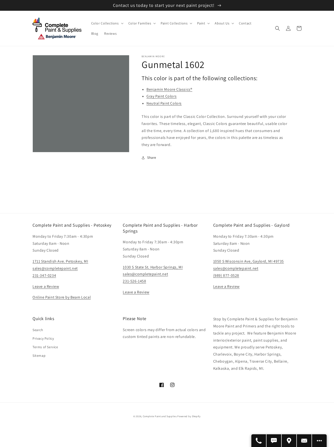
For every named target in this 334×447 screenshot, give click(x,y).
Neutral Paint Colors (164, 103)
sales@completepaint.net (55, 268)
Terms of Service (45, 347)
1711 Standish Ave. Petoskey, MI (60, 261)
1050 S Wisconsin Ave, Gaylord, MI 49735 (248, 261)
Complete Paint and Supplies (160, 416)
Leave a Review (46, 286)
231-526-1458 (134, 281)
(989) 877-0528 (226, 275)
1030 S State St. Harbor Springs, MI (153, 267)
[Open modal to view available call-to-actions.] (319, 440)
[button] (106, 23)
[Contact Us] (304, 440)
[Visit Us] (289, 440)
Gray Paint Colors (161, 96)
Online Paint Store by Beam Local (62, 297)
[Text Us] (274, 440)
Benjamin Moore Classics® (169, 89)
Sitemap (39, 355)
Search (38, 330)
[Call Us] (259, 440)
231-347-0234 (44, 275)
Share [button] (151, 157)
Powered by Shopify (189, 416)
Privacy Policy (43, 338)
